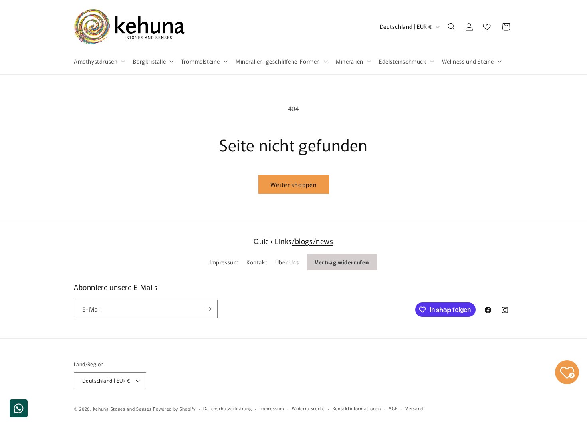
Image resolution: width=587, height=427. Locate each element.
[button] (98, 61)
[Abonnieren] (208, 309)
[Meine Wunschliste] (487, 27)
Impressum (224, 262)
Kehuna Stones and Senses (122, 408)
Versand (414, 408)
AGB (393, 408)
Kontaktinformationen (357, 408)
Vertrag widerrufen (342, 262)
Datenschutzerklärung (227, 408)
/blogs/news (312, 241)
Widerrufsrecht (308, 408)
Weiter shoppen (293, 184)
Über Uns (287, 262)
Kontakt (256, 262)
